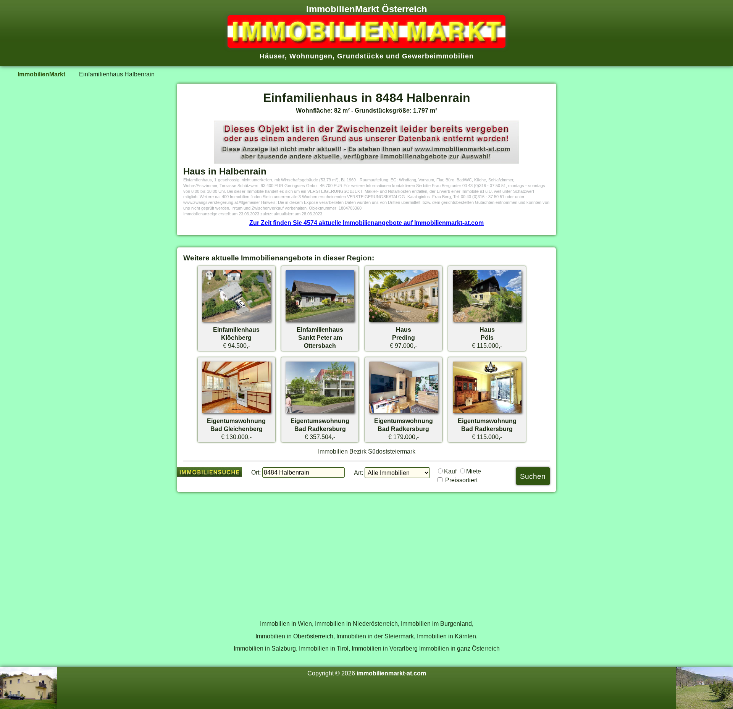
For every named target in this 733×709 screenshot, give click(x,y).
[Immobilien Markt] (366, 45)
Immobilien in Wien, (286, 623)
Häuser (272, 56)
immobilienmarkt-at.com (391, 673)
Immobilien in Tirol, (324, 648)
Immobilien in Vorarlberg (385, 648)
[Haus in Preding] (403, 321)
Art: (358, 472)
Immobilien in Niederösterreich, (357, 623)
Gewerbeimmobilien (438, 56)
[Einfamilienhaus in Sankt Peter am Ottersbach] (320, 321)
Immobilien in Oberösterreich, (295, 636)
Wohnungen (311, 56)
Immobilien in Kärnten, (447, 636)
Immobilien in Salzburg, (265, 648)
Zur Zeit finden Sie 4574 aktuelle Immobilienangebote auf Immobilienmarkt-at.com (366, 222)
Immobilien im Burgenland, (437, 623)
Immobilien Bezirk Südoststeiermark (366, 451)
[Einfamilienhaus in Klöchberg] (236, 321)
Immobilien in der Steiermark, (375, 636)
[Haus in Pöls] (487, 321)
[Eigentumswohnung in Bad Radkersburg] (320, 412)
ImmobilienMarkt (41, 74)
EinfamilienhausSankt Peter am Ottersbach (320, 337)
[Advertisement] (366, 551)
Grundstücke (360, 56)
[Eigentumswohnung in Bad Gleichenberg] (236, 412)
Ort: (256, 472)
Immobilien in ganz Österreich (459, 648)
